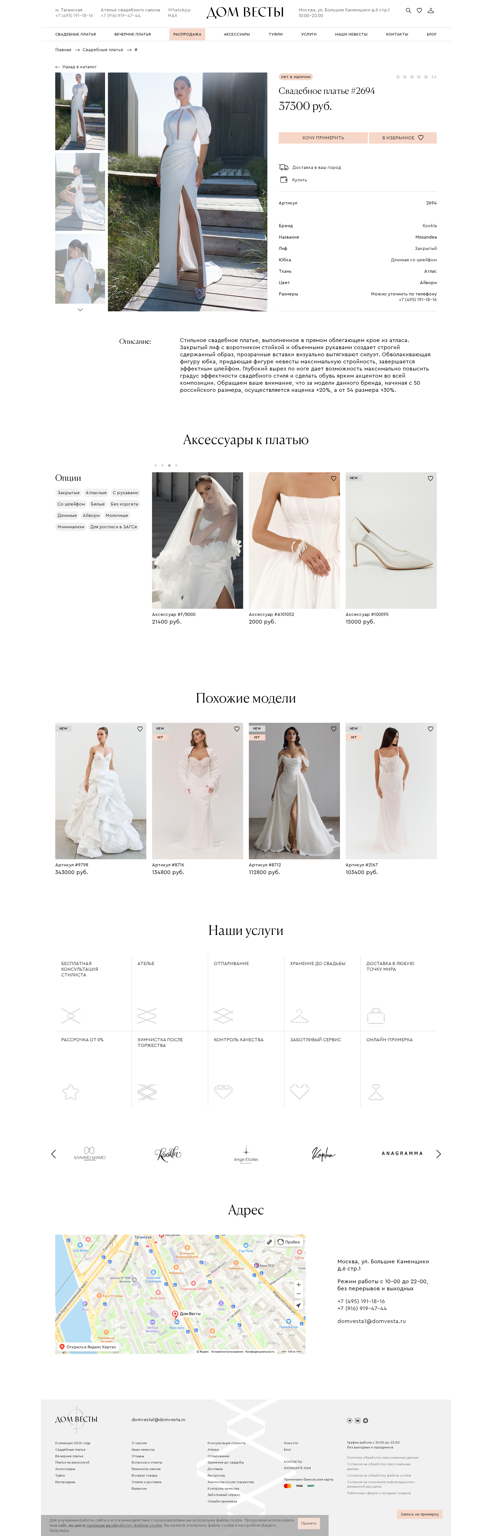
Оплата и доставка (146, 1482)
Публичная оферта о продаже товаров (379, 1493)
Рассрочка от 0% (82, 1040)
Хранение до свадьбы (317, 963)
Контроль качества (239, 1040)
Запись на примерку (420, 1514)
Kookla (430, 225)
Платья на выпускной (72, 1462)
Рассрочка (216, 1475)
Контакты (293, 1461)
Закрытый (426, 248)
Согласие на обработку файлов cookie (379, 1475)
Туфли (60, 1475)
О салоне (139, 1443)
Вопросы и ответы (147, 1462)
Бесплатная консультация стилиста (79, 969)
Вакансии (139, 1488)
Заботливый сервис (315, 1040)
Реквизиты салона (146, 1469)
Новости (291, 1443)
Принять (309, 1523)
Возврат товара (144, 1475)
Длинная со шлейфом (414, 260)
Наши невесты (143, 1449)
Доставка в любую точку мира (390, 966)
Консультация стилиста (226, 1443)
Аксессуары (65, 1469)
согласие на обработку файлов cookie (124, 1525)
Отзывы (138, 1456)
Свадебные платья (70, 1449)
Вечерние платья (69, 1456)
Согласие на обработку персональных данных (379, 1466)
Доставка (215, 1469)
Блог (287, 1449)
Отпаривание (231, 963)
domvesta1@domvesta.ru (371, 1321)
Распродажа (65, 1482)
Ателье (146, 963)
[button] (80, 307)
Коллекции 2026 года (72, 1443)
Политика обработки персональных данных (383, 1457)
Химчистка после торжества (160, 1043)
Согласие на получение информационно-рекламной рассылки (381, 1484)
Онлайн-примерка (389, 1040)
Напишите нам (297, 1468)
